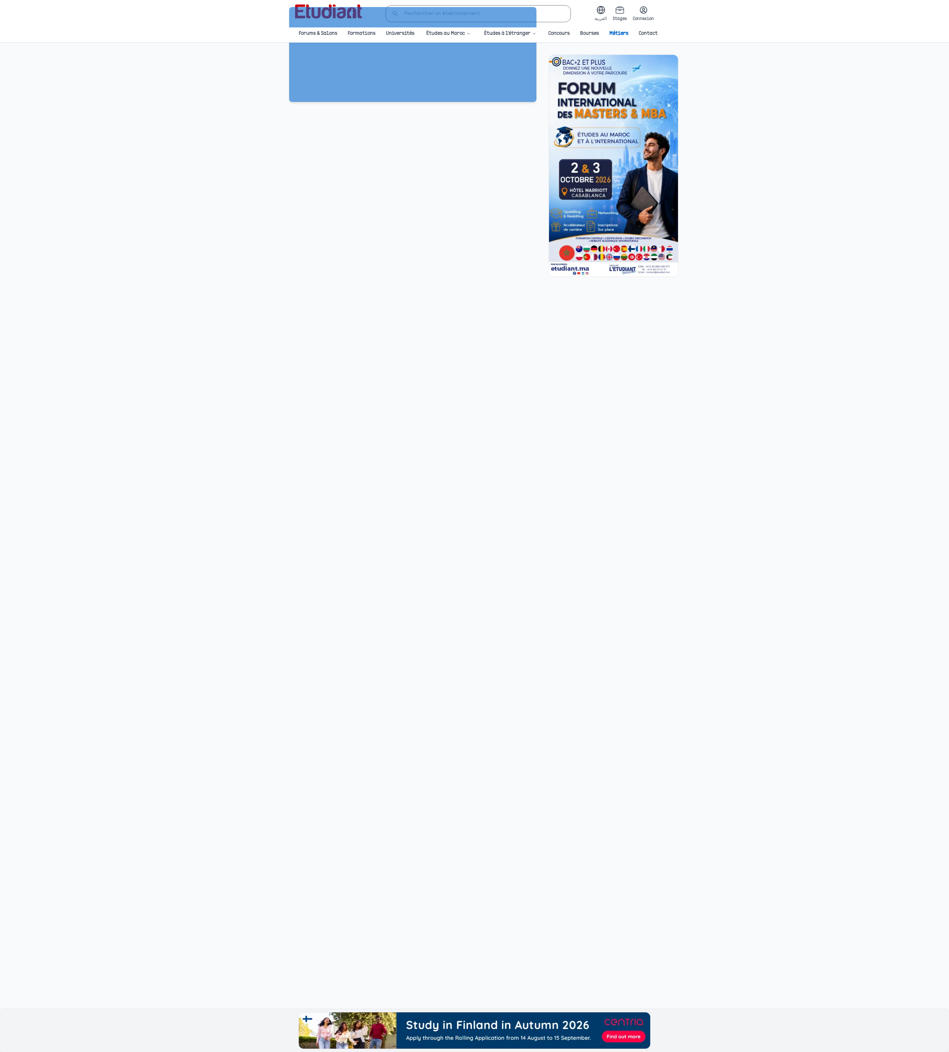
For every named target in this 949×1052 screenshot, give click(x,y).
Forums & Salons (318, 33)
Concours (559, 33)
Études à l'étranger (507, 33)
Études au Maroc (445, 33)
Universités (400, 33)
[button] (613, 165)
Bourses (589, 33)
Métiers (618, 33)
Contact (648, 33)
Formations (362, 33)
